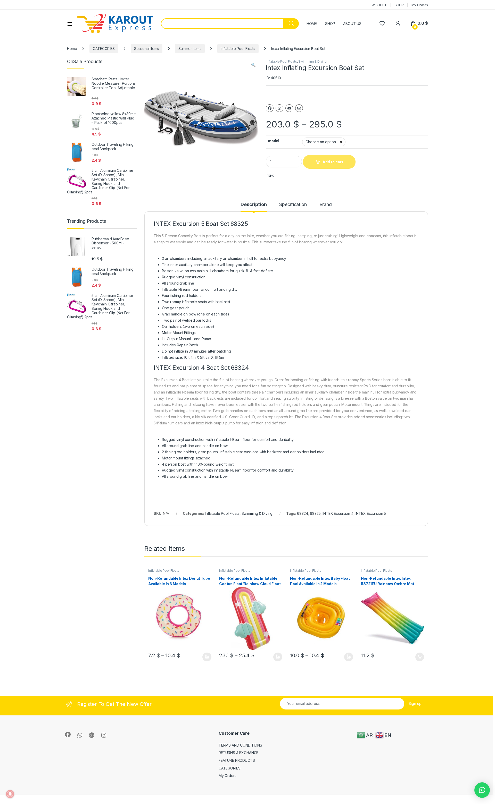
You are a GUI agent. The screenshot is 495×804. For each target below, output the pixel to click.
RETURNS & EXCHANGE (238, 752)
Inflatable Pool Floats (238, 48)
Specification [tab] (293, 204)
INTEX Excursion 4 (338, 513)
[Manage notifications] (10, 794)
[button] (253, 65)
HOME (312, 23)
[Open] (71, 23)
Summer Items (189, 48)
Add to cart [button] (419, 657)
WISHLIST (379, 5)
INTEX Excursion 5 (371, 513)
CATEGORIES (104, 48)
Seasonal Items (146, 48)
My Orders (419, 5)
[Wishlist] (382, 23)
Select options (205, 657)
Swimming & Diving (312, 61)
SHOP (399, 5)
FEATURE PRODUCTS (237, 760)
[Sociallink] (68, 734)
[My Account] (398, 23)
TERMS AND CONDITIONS (240, 745)
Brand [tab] (325, 204)
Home (72, 48)
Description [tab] (254, 204)
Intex (270, 175)
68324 (302, 513)
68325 (315, 513)
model (273, 141)
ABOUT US (352, 23)
